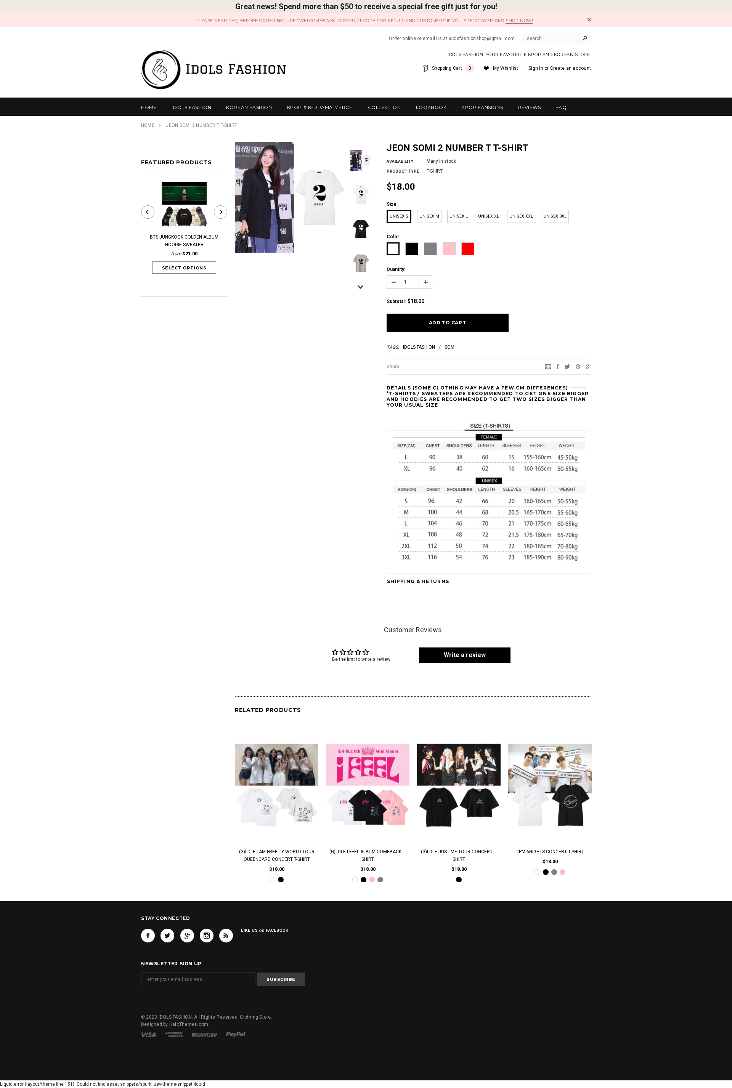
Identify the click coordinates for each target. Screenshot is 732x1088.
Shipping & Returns (418, 581)
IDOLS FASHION (419, 347)
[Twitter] (567, 366)
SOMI (450, 347)
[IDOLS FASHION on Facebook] (148, 935)
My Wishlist (505, 68)
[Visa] (148, 1034)
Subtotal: (396, 301)
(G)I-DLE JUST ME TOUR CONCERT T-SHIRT (459, 855)
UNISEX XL (488, 216)
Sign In (535, 68)
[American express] (174, 1034)
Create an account (570, 68)
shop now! (519, 20)
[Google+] (588, 366)
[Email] (548, 366)
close (589, 19)
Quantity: (396, 269)
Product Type (403, 171)
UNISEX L (458, 216)
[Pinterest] (578, 366)
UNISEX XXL (521, 216)
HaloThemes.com (188, 1024)
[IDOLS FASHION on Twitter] (167, 935)
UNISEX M (429, 216)
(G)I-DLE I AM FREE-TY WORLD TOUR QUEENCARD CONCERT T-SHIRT (277, 855)
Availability (400, 161)
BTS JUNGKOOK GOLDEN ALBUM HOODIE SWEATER (184, 240)
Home (147, 125)
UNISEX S (399, 216)
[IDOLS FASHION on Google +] (187, 935)
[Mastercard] (204, 1034)
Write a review (465, 655)
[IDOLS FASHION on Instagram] (207, 935)
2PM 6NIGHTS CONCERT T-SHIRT (550, 851)
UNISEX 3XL (555, 216)
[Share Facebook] (558, 366)
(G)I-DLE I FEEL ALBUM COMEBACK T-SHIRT (367, 855)
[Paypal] (236, 1034)
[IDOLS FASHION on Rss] (226, 935)
